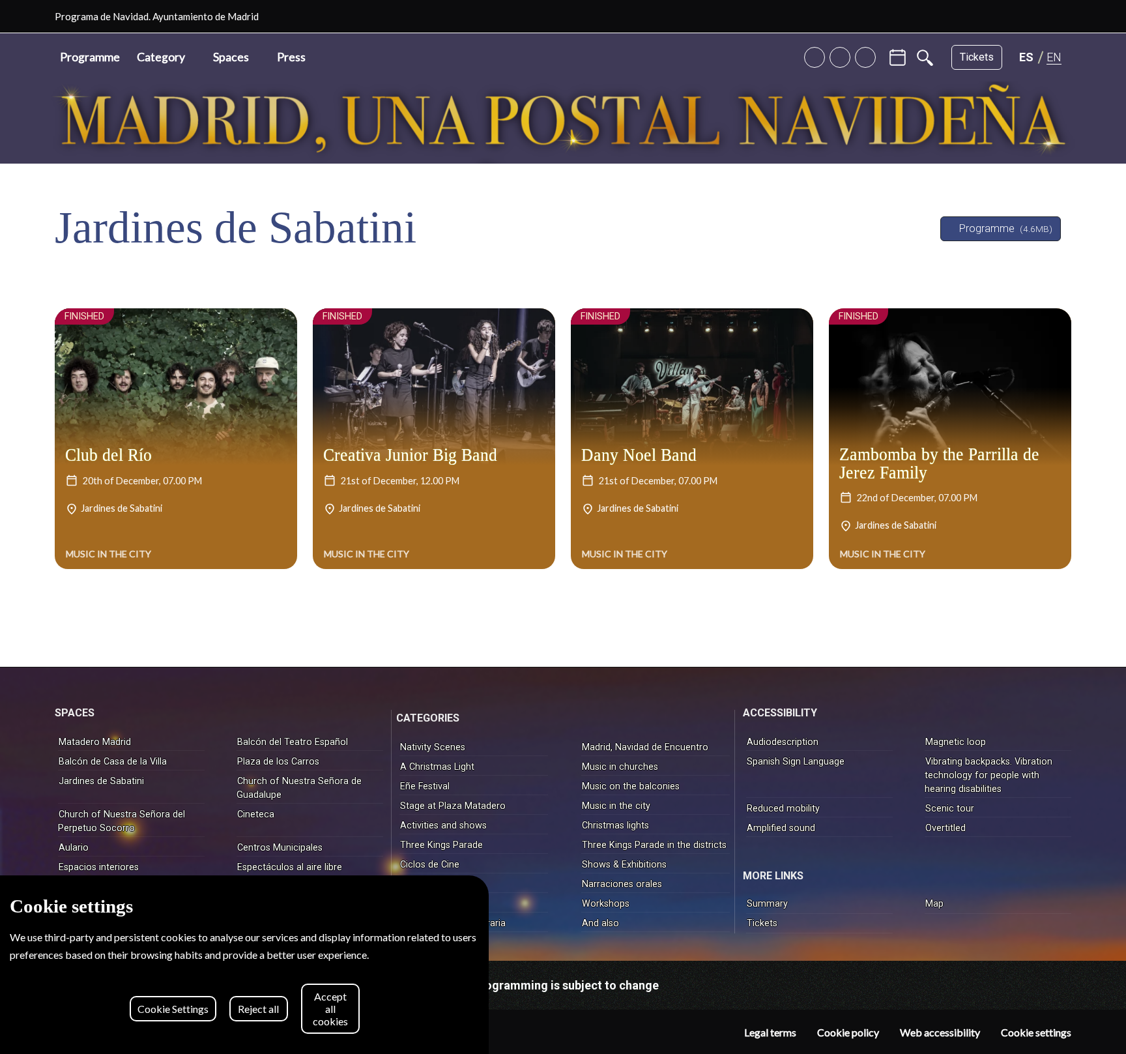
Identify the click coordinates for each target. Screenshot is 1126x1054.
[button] (166, 57)
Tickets (977, 57)
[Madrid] (1066, 16)
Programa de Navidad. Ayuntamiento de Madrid (157, 16)
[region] (244, 964)
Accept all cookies (330, 1008)
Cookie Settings (173, 1009)
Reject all (258, 1009)
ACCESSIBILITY (780, 713)
